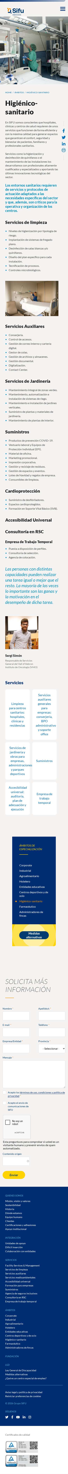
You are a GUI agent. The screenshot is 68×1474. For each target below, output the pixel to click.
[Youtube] (18, 1417)
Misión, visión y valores (17, 1201)
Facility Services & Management (22, 1265)
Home (8, 92)
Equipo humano (13, 1217)
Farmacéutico (27, 906)
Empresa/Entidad (12, 1041)
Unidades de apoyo (15, 1243)
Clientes (9, 1221)
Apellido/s (43, 1008)
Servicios (11, 1259)
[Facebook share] (63, 131)
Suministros (11, 1289)
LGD (7, 1364)
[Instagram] (29, 1417)
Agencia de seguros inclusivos (21, 1293)
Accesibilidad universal (17, 1281)
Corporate (25, 865)
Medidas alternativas (34, 935)
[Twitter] (64, 137)
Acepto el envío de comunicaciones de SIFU (18, 1106)
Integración (13, 1237)
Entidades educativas (32, 886)
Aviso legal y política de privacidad (23, 1392)
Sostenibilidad (13, 1205)
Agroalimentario (29, 876)
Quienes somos (14, 1195)
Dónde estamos (13, 1213)
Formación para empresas (19, 1285)
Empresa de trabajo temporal (21, 1301)
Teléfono (43, 1024)
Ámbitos (19, 92)
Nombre (7, 1008)
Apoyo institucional (16, 1229)
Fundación (12, 1356)
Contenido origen (12, 1153)
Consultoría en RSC (15, 1297)
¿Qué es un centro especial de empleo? (26, 1378)
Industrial (25, 870)
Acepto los (36, 1094)
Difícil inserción (14, 1247)
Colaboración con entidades (20, 1251)
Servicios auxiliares (15, 1273)
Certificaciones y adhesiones (20, 1225)
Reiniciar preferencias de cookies (23, 1396)
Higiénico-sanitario (30, 901)
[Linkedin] (63, 144)
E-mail (6, 1024)
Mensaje (7, 1057)
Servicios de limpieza (16, 1269)
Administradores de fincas (19, 1347)
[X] (7, 1417)
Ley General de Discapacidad (20, 1370)
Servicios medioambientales (20, 1277)
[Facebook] (12, 1417)
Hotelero (24, 881)
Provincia (43, 1041)
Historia (9, 1209)
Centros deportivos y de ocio (20, 1335)
